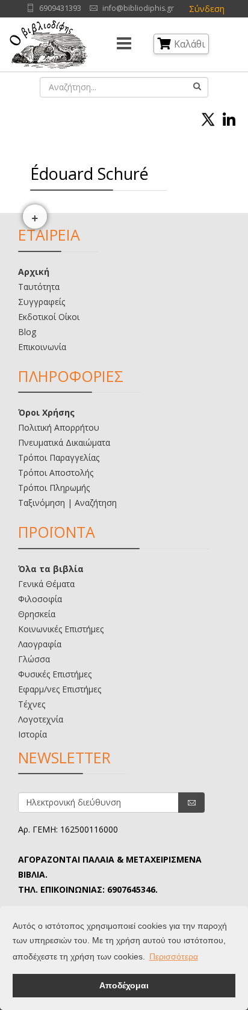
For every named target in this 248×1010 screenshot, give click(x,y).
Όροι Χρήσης (46, 412)
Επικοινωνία (42, 347)
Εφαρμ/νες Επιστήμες (59, 689)
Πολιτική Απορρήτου (58, 427)
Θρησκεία (36, 614)
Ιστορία (32, 734)
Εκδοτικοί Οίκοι (48, 316)
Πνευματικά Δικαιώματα (64, 442)
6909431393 (60, 8)
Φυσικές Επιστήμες (54, 674)
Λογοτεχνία (40, 719)
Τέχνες (31, 704)
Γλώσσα (34, 659)
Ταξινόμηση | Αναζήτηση (67, 502)
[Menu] (124, 44)
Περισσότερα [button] (173, 956)
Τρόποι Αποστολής (55, 472)
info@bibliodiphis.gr (138, 8)
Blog (27, 331)
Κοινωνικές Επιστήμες (61, 629)
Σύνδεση (207, 8)
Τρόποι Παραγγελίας (58, 457)
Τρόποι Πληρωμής (54, 487)
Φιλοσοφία (40, 599)
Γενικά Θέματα (46, 584)
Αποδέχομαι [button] (124, 985)
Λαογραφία (39, 644)
